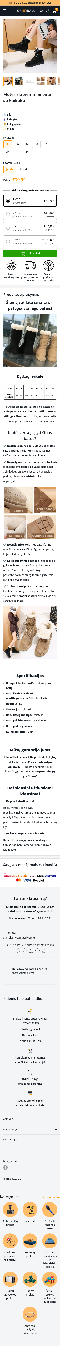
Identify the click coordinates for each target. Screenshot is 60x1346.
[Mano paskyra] (47, 10)
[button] (30, 200)
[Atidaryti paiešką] (41, 10)
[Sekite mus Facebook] (5, 1167)
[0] (54, 11)
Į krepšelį (34, 253)
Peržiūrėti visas (50, 1197)
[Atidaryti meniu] (4, 10)
